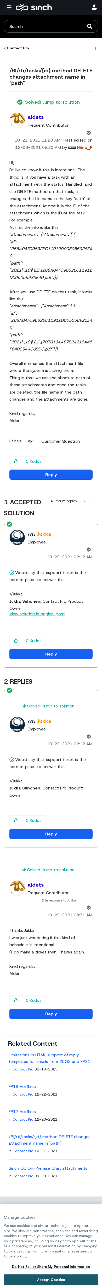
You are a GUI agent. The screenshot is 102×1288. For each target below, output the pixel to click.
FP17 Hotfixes (22, 1111)
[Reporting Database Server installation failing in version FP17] (93, 501)
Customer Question (60, 441)
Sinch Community (34, 7)
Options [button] (94, 48)
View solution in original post (37, 614)
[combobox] (51, 26)
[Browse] (10, 7)
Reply (51, 474)
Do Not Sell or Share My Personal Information (51, 1266)
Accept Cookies (51, 1280)
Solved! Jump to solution (52, 102)
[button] (16, 461)
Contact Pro (18, 48)
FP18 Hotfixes (22, 1086)
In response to (60, 900)
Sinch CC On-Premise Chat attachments (48, 1168)
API (30, 441)
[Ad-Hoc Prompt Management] (84, 501)
